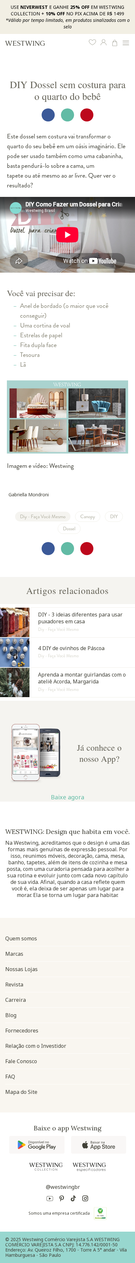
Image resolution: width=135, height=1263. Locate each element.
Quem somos (21, 938)
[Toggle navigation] (126, 43)
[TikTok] (73, 1199)
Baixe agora (67, 797)
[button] (92, 43)
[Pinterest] (62, 1199)
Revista (14, 984)
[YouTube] (50, 1199)
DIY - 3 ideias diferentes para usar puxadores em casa (67, 622)
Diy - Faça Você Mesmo (43, 516)
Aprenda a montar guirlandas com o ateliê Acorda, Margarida (67, 682)
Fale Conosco (21, 1061)
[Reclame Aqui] (100, 1213)
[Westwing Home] (25, 43)
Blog (10, 1015)
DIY (114, 516)
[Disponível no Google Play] (37, 1145)
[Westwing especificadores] (89, 1167)
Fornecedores (21, 1030)
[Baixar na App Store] (98, 1145)
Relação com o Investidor (35, 1045)
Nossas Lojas (21, 969)
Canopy (87, 516)
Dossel (69, 528)
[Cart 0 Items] (115, 43)
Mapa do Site (21, 1091)
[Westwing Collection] (45, 1167)
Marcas (14, 953)
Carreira (15, 999)
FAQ (10, 1076)
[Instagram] (85, 1199)
